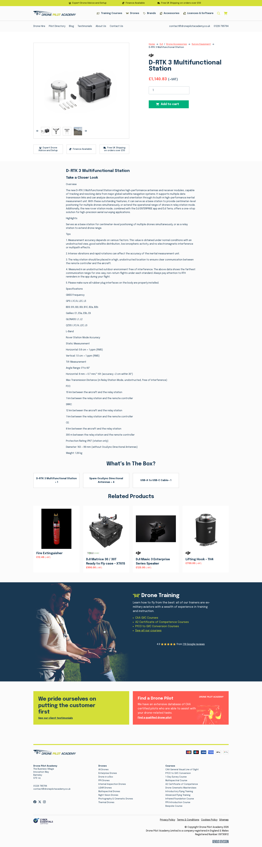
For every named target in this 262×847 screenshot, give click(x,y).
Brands (151, 13)
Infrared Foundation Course (179, 799)
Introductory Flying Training (179, 791)
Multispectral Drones (109, 791)
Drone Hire (39, 26)
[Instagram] (44, 801)
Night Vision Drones (108, 795)
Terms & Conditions (188, 820)
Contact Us (116, 26)
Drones (134, 13)
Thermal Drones (106, 802)
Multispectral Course (176, 780)
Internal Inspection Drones (112, 784)
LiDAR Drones (105, 788)
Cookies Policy (209, 820)
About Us (101, 26)
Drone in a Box (105, 777)
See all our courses (148, 630)
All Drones (103, 770)
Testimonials (85, 26)
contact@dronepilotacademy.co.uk (189, 26)
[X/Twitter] (39, 801)
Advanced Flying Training (177, 795)
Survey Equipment (201, 44)
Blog (71, 26)
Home (152, 44)
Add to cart (170, 104)
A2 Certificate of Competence (181, 784)
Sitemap (224, 820)
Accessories (171, 13)
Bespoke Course (173, 806)
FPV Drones (104, 780)
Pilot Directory (57, 26)
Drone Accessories (176, 44)
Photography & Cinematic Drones (115, 799)
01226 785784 (221, 26)
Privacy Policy (167, 820)
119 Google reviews (194, 644)
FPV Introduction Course (177, 802)
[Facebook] (34, 801)
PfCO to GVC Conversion (178, 773)
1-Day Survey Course (176, 777)
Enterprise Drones (107, 773)
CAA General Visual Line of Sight (182, 770)
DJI (161, 44)
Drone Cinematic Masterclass (180, 788)
